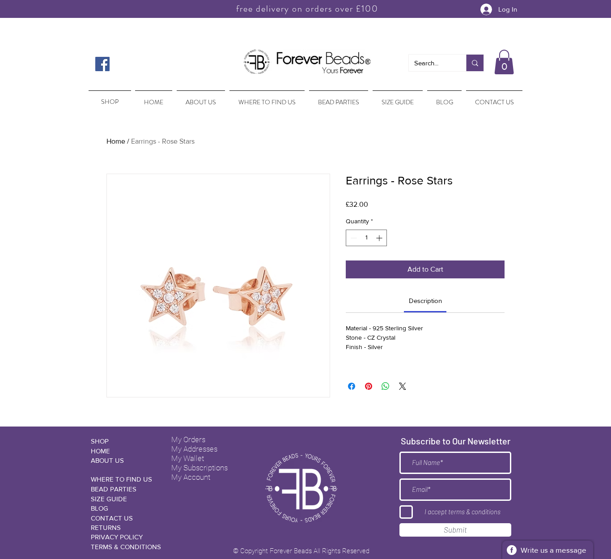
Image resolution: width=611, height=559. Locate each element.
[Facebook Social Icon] (102, 64)
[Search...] (475, 63)
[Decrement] (352, 238)
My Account (190, 477)
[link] (425, 300)
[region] (109, 97)
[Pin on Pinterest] (368, 386)
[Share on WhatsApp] (385, 386)
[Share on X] (402, 386)
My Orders (188, 439)
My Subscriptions (199, 467)
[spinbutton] (366, 238)
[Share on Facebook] (351, 386)
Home (115, 141)
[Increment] (380, 238)
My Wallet (187, 458)
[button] (504, 62)
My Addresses (194, 448)
